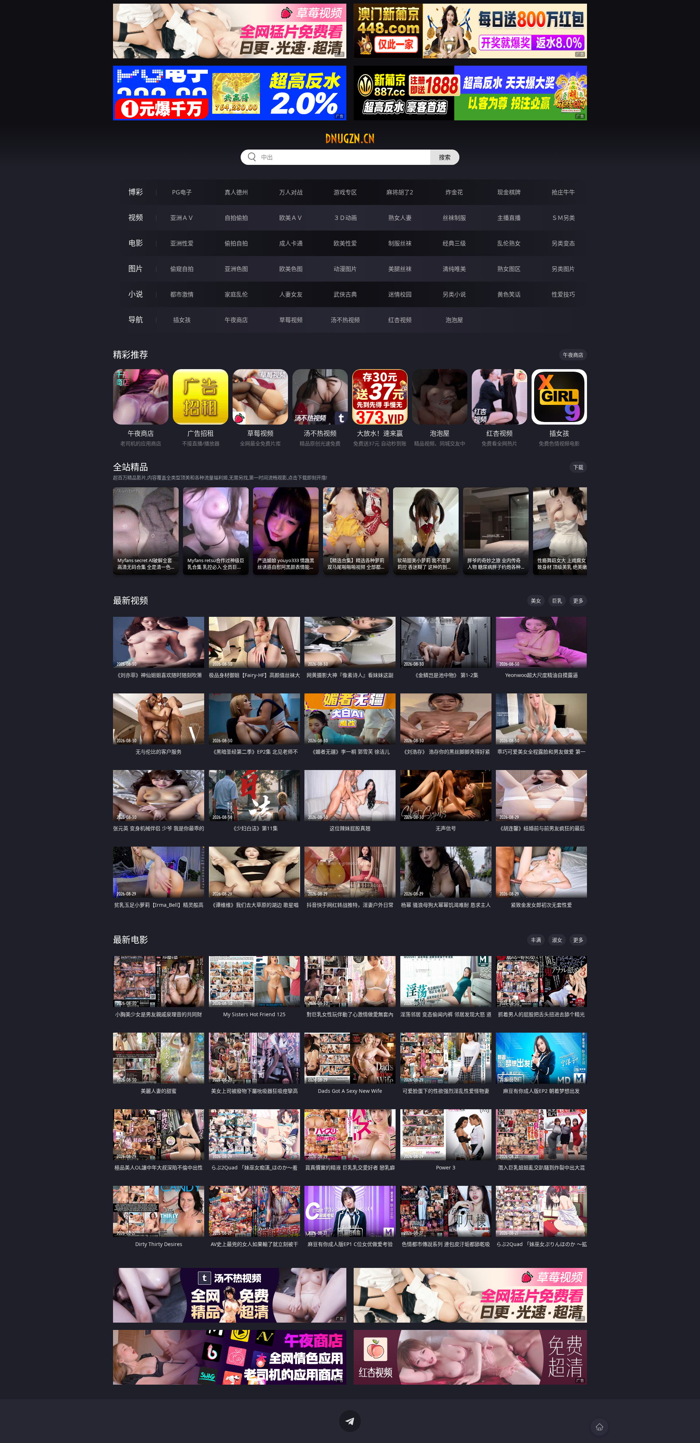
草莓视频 (291, 320)
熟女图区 (509, 269)
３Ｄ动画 (345, 218)
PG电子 (182, 192)
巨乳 (557, 600)
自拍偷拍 (236, 218)
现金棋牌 (509, 192)
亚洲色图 (236, 269)
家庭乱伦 (236, 294)
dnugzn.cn (350, 138)
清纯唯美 (454, 269)
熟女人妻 (400, 218)
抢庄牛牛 (563, 192)
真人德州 (236, 192)
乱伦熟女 (509, 243)
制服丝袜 (400, 243)
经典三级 (454, 243)
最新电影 (130, 939)
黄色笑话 (509, 294)
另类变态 (563, 243)
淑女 (557, 939)
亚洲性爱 (182, 243)
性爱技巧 (563, 294)
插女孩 (182, 320)
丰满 (536, 939)
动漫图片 (345, 269)
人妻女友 (291, 294)
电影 (135, 243)
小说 (135, 294)
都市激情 (182, 294)
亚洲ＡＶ (182, 218)
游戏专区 (345, 192)
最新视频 (130, 600)
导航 (135, 320)
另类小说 (454, 294)
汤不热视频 (345, 320)
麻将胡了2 (399, 192)
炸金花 (454, 192)
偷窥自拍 (182, 269)
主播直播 (509, 218)
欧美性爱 (345, 243)
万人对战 (291, 192)
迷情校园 (400, 294)
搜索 (445, 157)
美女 (536, 600)
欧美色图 (291, 269)
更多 (578, 600)
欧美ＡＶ (291, 218)
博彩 (135, 192)
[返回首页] (599, 1427)
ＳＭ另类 (563, 218)
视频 (135, 218)
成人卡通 (291, 243)
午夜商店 (236, 320)
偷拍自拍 (236, 243)
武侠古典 (345, 294)
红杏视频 (400, 320)
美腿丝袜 (400, 269)
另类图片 (563, 269)
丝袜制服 (454, 218)
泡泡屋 (454, 320)
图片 (135, 269)
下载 (578, 467)
